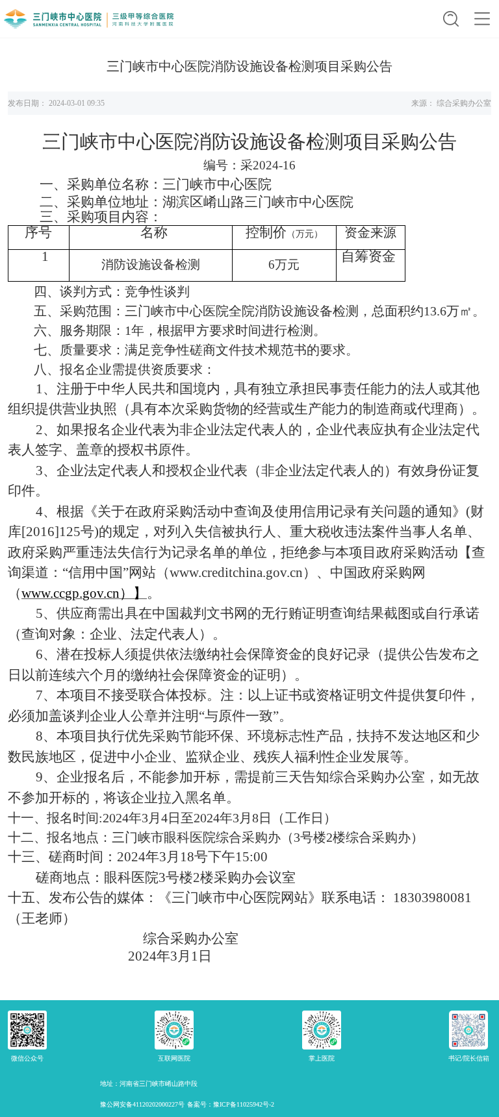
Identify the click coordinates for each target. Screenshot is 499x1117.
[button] (451, 19)
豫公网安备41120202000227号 (142, 1104)
